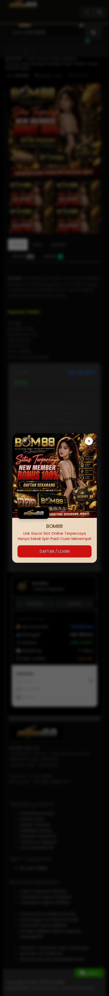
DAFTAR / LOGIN (55, 551)
